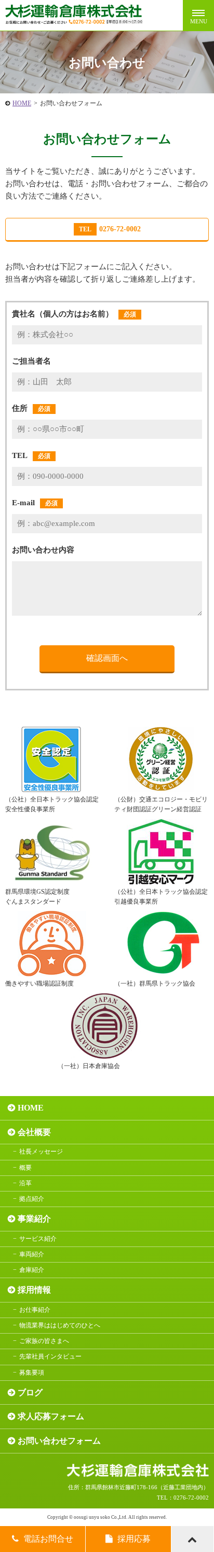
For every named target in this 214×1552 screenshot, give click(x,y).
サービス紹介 (38, 1238)
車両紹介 (31, 1254)
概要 (25, 1167)
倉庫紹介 (31, 1269)
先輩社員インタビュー (50, 1356)
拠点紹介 (31, 1198)
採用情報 (34, 1289)
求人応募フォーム (51, 1416)
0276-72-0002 (110, 229)
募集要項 (31, 1372)
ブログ (30, 1392)
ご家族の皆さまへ (44, 1341)
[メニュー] (198, 15)
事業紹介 (34, 1218)
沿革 (25, 1183)
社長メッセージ (41, 1151)
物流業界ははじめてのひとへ (59, 1325)
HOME (21, 103)
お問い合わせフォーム (59, 1440)
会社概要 (34, 1132)
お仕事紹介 (34, 1309)
